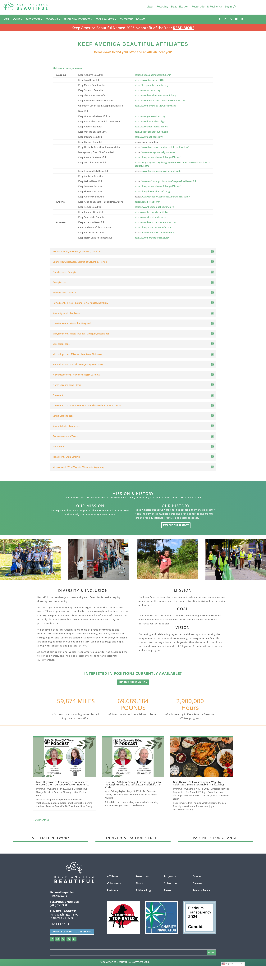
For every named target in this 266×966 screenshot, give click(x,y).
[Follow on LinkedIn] (242, 19)
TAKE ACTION (33, 19)
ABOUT (16, 19)
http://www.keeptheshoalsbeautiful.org (155, 95)
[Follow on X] (231, 19)
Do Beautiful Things (196, 792)
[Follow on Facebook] (220, 19)
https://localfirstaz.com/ (147, 201)
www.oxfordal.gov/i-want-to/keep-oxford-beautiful (169, 181)
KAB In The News (220, 795)
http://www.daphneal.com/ (149, 136)
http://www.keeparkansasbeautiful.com (155, 222)
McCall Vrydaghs (47, 788)
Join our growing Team (133, 682)
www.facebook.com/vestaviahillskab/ (161, 171)
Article (181, 792)
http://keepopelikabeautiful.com (151, 131)
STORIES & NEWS (105, 19)
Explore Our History (176, 525)
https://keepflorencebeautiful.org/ (153, 191)
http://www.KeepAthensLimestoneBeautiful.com (160, 100)
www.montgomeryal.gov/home (158, 152)
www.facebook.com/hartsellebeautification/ (165, 147)
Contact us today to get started (72, 931)
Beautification (180, 7)
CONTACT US (126, 19)
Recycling (162, 7)
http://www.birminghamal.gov (150, 121)
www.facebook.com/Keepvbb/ (158, 232)
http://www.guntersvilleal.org (150, 116)
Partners (84, 792)
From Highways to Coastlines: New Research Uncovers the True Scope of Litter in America (62, 783)
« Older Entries (41, 819)
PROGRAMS (52, 19)
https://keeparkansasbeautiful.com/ (153, 227)
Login (228, 7)
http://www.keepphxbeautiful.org (152, 212)
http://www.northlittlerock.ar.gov (152, 237)
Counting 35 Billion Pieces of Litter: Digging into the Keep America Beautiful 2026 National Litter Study (132, 784)
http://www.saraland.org (147, 90)
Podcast (40, 795)
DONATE (140, 19)
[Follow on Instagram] (225, 19)
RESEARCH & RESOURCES (77, 19)
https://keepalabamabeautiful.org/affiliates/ (158, 157)
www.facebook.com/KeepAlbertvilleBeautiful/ (166, 196)
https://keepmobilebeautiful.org (151, 85)
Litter (150, 7)
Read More (183, 27)
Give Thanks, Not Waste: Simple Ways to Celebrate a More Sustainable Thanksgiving (198, 783)
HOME (6, 19)
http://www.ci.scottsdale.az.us (150, 217)
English (229, 963)
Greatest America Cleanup (57, 792)
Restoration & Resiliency (207, 7)
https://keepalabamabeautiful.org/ (153, 74)
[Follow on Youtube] (236, 19)
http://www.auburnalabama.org (151, 126)
